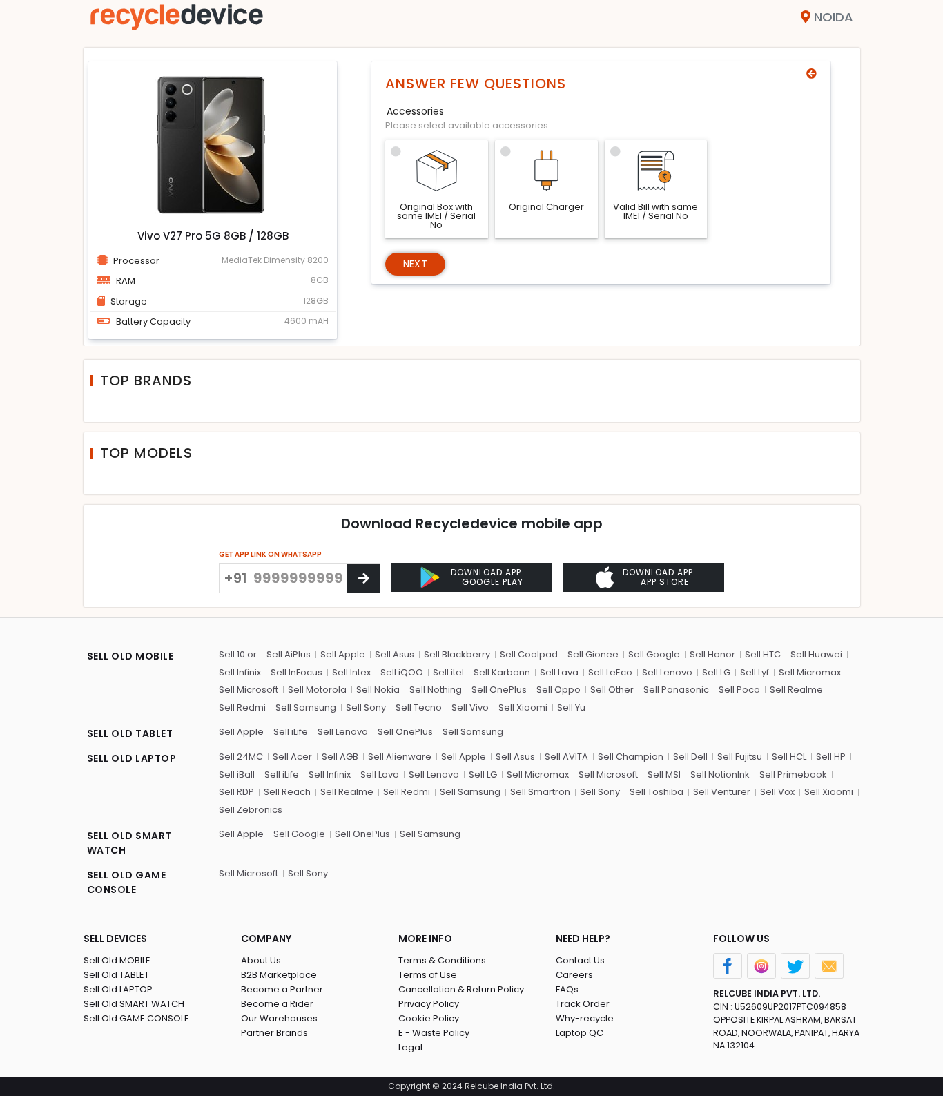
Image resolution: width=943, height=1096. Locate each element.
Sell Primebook (793, 774)
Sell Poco (739, 689)
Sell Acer (292, 756)
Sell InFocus (296, 672)
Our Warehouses (279, 1018)
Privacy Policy (428, 1003)
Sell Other (612, 689)
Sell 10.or (238, 654)
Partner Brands (274, 1032)
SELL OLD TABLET (130, 733)
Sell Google (654, 654)
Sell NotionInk (720, 774)
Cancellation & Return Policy (461, 989)
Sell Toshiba (656, 791)
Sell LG (716, 672)
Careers (574, 974)
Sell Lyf (754, 672)
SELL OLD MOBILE (130, 656)
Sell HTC (763, 654)
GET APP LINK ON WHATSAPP (270, 554)
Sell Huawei (816, 654)
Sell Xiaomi (522, 707)
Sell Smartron (540, 791)
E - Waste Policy (433, 1032)
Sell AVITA (566, 756)
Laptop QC (579, 1032)
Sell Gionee (593, 654)
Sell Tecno (419, 707)
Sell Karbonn (502, 672)
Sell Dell (690, 756)
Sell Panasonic (676, 689)
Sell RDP (236, 791)
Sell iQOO (401, 672)
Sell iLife (290, 731)
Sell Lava (559, 672)
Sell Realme (796, 689)
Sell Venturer (721, 791)
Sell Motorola (317, 689)
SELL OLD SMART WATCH (129, 843)
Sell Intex (351, 672)
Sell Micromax (810, 672)
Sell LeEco (610, 672)
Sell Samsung (305, 707)
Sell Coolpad (529, 654)
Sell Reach (287, 791)
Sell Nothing (435, 689)
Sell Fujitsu (739, 756)
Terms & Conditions (442, 960)
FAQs (567, 989)
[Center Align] (363, 578)
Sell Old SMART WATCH (134, 1003)
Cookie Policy (428, 1018)
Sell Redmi (242, 707)
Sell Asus (394, 654)
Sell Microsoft (248, 689)
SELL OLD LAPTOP (132, 758)
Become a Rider (277, 1003)
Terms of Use (427, 974)
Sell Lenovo (667, 672)
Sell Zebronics (250, 809)
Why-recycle (585, 1018)
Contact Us (580, 960)
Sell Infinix (240, 672)
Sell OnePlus (499, 689)
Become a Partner (282, 989)
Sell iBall (237, 774)
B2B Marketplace (279, 974)
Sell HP (831, 756)
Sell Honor (712, 654)
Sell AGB (340, 756)
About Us (261, 960)
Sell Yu (571, 707)
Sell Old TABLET (116, 974)
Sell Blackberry (457, 654)
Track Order (583, 1003)
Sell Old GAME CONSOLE (136, 1018)
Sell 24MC (241, 756)
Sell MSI (664, 774)
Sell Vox (777, 791)
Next (415, 264)
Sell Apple (342, 654)
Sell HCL (789, 756)
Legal (410, 1047)
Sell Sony (366, 707)
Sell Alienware (399, 756)
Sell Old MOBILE (117, 960)
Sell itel (448, 672)
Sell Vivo (470, 707)
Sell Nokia (378, 689)
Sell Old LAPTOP (118, 989)
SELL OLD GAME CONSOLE (126, 882)
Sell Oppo (558, 689)
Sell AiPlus (288, 654)
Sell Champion (630, 756)
